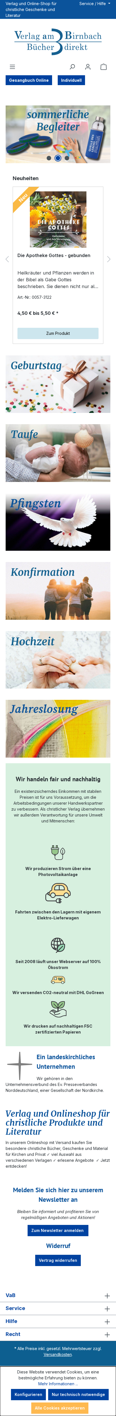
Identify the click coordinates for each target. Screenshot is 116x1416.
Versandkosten (58, 1354)
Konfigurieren (28, 1394)
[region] (58, 134)
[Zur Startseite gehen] (58, 42)
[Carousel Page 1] (49, 158)
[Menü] (12, 66)
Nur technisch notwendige (78, 1394)
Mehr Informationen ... (58, 1383)
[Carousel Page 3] (67, 158)
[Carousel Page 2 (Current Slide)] (58, 158)
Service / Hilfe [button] (93, 3)
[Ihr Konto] (88, 66)
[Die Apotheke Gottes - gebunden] (58, 219)
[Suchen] (72, 66)
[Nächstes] (109, 259)
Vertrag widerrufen (58, 1260)
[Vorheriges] (7, 259)
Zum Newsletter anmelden (58, 1230)
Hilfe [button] (11, 1321)
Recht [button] (13, 1334)
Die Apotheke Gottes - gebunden (53, 255)
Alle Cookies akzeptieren (60, 1408)
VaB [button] (10, 1295)
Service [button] (15, 1308)
